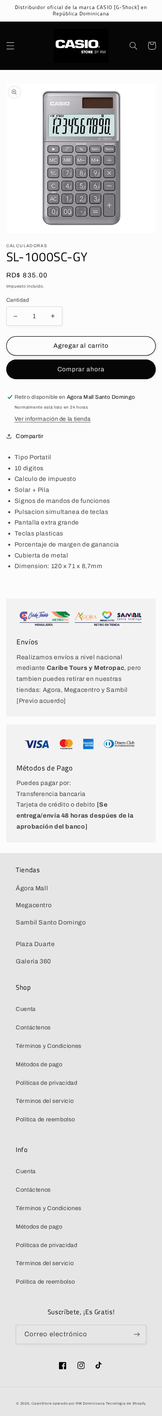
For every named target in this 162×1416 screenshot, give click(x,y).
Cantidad (17, 300)
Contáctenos (33, 1027)
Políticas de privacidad (46, 1083)
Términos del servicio (45, 1101)
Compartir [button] (30, 436)
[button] (10, 46)
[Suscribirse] (137, 1334)
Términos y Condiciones (48, 1046)
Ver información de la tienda (53, 419)
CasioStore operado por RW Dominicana (68, 1403)
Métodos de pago (39, 1064)
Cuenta (26, 1009)
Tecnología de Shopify (125, 1403)
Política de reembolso (45, 1119)
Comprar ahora (81, 369)
